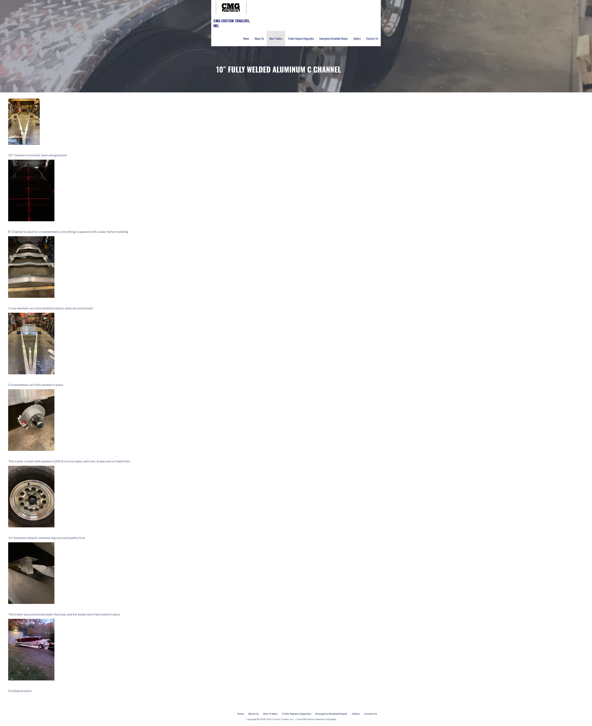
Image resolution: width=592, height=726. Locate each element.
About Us (259, 38)
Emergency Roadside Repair (333, 38)
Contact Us (372, 38)
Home (246, 38)
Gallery (357, 38)
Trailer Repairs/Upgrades (301, 38)
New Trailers (275, 38)
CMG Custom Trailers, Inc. (232, 23)
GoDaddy (331, 719)
